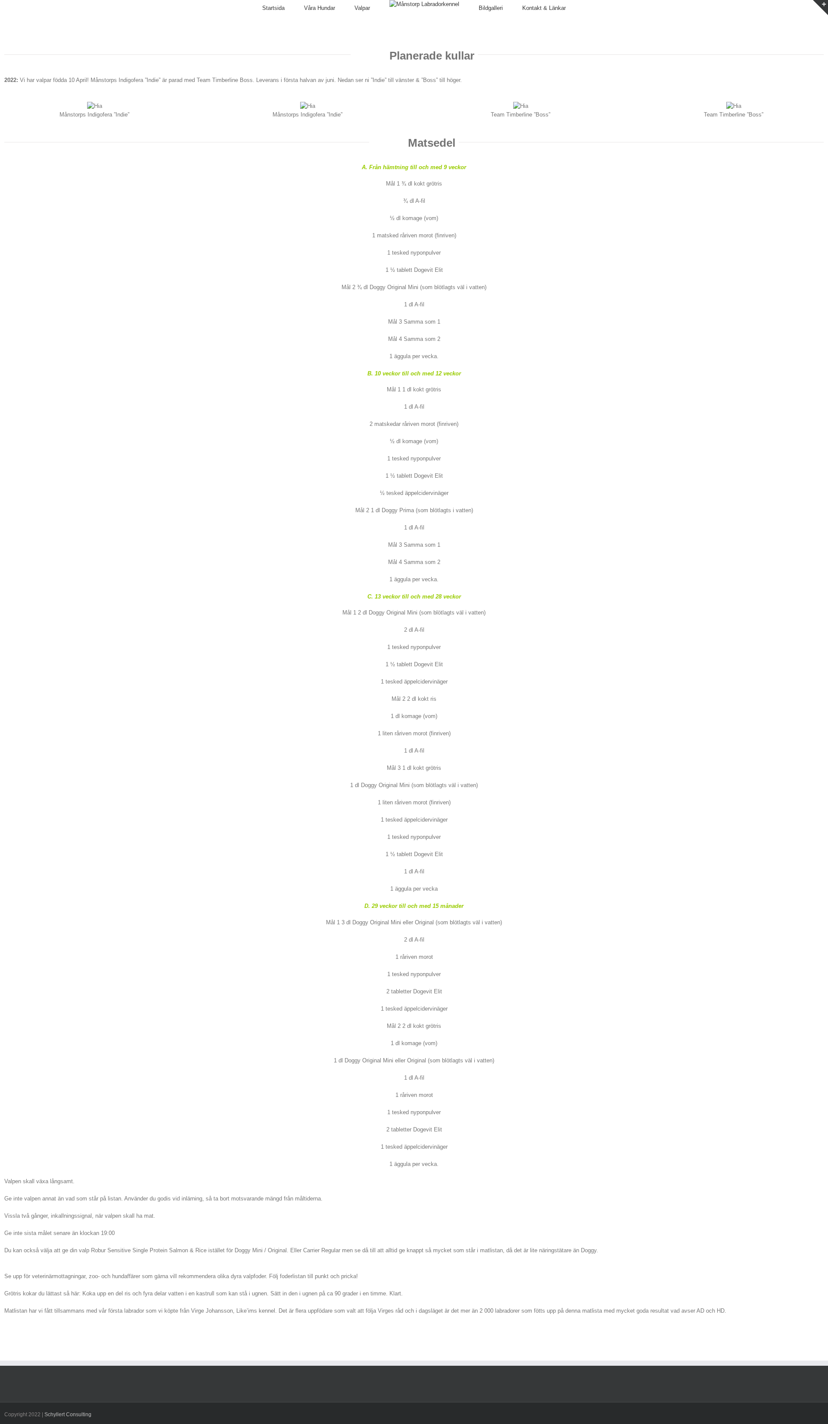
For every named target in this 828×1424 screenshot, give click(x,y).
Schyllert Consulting (67, 1414)
